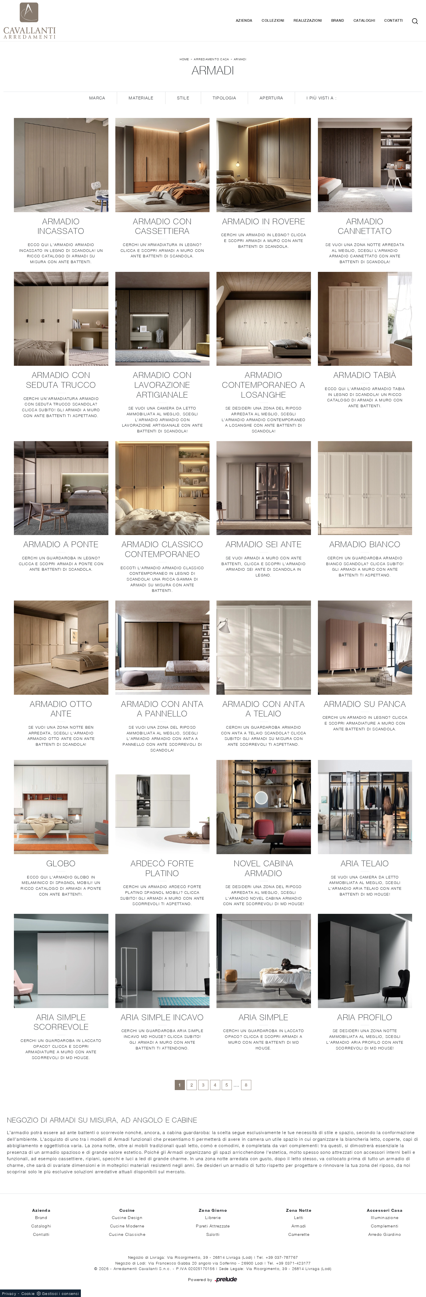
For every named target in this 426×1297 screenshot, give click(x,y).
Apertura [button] (271, 97)
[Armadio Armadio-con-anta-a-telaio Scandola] (263, 648)
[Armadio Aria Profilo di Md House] (365, 961)
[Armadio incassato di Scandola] (61, 165)
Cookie (28, 1293)
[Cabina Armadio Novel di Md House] (263, 807)
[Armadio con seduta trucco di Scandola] (61, 319)
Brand (337, 21)
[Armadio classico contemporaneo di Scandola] (162, 488)
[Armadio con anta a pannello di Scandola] (162, 648)
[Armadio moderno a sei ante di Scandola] (263, 488)
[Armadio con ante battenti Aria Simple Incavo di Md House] (162, 961)
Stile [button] (183, 97)
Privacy (9, 1293)
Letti (298, 1217)
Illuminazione (384, 1217)
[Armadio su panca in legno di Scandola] (365, 648)
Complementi (385, 1225)
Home (184, 59)
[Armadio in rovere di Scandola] (263, 165)
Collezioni (273, 21)
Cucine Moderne (127, 1225)
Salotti (213, 1234)
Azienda (244, 21)
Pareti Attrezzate (213, 1225)
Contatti (393, 21)
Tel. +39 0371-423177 (289, 1263)
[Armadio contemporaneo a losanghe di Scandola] (263, 319)
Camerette (299, 1234)
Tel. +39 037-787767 (277, 1257)
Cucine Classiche (127, 1234)
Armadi (240, 59)
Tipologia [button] (224, 97)
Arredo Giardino (384, 1234)
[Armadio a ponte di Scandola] (61, 488)
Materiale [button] (141, 97)
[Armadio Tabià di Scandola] (365, 319)
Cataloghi (364, 21)
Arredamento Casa (211, 59)
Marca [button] (97, 97)
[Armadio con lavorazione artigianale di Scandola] (162, 319)
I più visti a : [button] (322, 97)
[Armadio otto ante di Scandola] (61, 648)
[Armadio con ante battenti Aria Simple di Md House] (263, 961)
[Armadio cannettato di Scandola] (365, 165)
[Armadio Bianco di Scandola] (365, 488)
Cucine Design (127, 1217)
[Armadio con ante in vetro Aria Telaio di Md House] (365, 807)
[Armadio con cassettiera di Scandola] (162, 165)
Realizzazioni (308, 21)
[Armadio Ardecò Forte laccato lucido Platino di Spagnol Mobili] (162, 807)
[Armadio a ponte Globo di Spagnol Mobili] (61, 807)
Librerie (213, 1217)
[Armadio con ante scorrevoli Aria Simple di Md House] (61, 961)
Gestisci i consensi (60, 1293)
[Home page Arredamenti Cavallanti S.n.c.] (60, 20)
